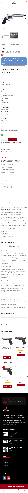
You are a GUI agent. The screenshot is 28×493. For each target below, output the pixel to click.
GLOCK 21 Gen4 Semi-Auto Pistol (15, 441)
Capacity (3, 86)
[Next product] (4, 49)
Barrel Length (4, 118)
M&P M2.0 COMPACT (20, 347)
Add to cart (12, 139)
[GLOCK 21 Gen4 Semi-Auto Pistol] (5, 442)
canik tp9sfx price (13, 433)
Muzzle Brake (4, 231)
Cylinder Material (5, 107)
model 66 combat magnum (20, 378)
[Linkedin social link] (10, 152)
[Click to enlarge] (3, 29)
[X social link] (6, 152)
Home (2, 42)
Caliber (2, 82)
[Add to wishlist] (11, 337)
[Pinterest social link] (8, 152)
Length (2, 89)
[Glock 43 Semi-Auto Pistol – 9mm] (5, 449)
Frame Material (4, 114)
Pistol (7, 351)
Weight (2, 121)
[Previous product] (2, 49)
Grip (2, 104)
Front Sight (3, 93)
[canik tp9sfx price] (5, 434)
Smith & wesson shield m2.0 (7, 378)
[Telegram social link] (12, 152)
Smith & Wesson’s (5, 209)
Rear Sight (3, 96)
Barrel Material (4, 111)
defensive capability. (14, 258)
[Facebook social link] (5, 152)
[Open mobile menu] (1, 2)
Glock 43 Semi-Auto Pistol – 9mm (16, 448)
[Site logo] (14, 2)
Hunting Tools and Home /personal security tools (12, 44)
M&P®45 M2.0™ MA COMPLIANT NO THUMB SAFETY (7, 349)
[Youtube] (8, 478)
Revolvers (3, 46)
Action (2, 100)
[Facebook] (4, 478)
